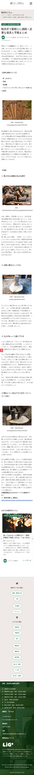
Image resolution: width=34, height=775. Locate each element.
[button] (17, 593)
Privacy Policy (9, 767)
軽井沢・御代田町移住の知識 (16, 15)
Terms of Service (20, 767)
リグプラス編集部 (11, 37)
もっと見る (26, 560)
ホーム (3, 15)
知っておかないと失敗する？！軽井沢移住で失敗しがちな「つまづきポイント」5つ (16, 537)
